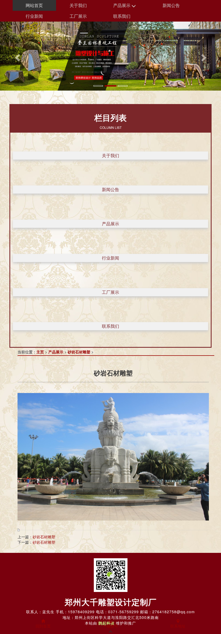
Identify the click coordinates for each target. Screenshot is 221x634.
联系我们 (121, 16)
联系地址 (177, 626)
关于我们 (78, 5)
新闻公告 (171, 5)
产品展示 (122, 5)
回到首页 (43, 626)
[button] (16, 56)
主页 (40, 351)
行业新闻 (34, 16)
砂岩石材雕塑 (79, 351)
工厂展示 (78, 16)
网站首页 (34, 5)
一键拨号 (110, 626)
